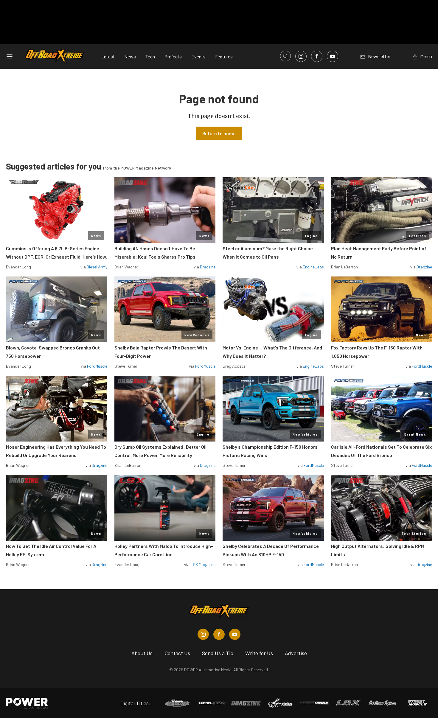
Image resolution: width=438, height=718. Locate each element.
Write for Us (259, 653)
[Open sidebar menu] (9, 56)
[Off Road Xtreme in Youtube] (234, 634)
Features (224, 56)
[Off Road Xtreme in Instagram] (203, 634)
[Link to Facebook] (316, 56)
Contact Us (177, 653)
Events (198, 56)
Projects (173, 56)
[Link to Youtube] (332, 56)
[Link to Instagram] (301, 56)
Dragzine (207, 266)
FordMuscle (97, 366)
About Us (142, 653)
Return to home (219, 133)
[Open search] (285, 56)
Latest (108, 56)
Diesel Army (97, 266)
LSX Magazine (202, 564)
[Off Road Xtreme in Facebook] (219, 634)
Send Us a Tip (217, 653)
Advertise (296, 653)
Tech (150, 56)
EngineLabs (313, 266)
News (130, 56)
